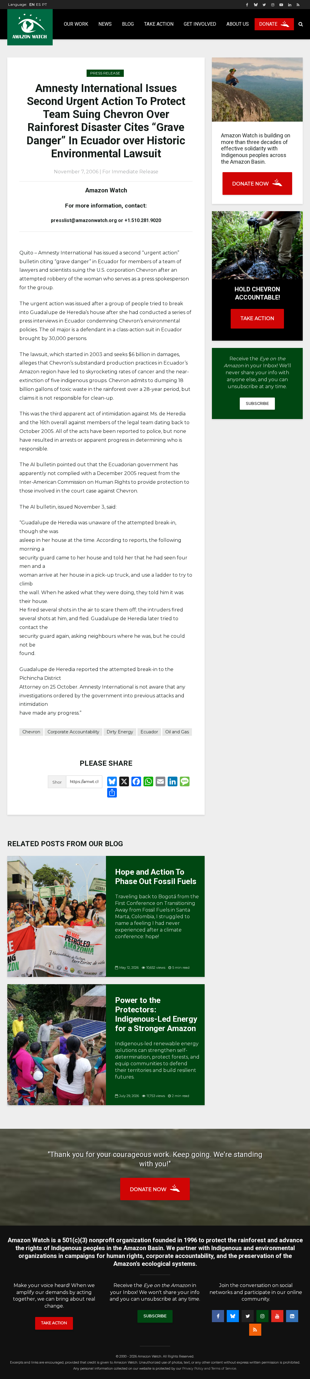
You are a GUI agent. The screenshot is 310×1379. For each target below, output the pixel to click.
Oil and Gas (177, 732)
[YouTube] (277, 1316)
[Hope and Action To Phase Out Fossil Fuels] (56, 916)
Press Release (105, 73)
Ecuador (149, 732)
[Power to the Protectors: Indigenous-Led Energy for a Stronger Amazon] (56, 1044)
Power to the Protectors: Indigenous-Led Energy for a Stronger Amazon (156, 1014)
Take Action (158, 24)
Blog (128, 24)
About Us (237, 24)
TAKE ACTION (257, 318)
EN (32, 4)
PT (44, 4)
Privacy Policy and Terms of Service (209, 1369)
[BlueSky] (233, 1316)
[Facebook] (218, 1316)
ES (38, 4)
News (105, 24)
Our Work (76, 24)
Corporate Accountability (73, 732)
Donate (268, 24)
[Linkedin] (292, 1316)
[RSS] (255, 1330)
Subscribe (257, 403)
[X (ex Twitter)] (248, 1316)
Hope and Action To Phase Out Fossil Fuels (155, 876)
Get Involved (200, 24)
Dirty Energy (120, 732)
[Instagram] (262, 1316)
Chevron (31, 732)
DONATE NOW (250, 184)
